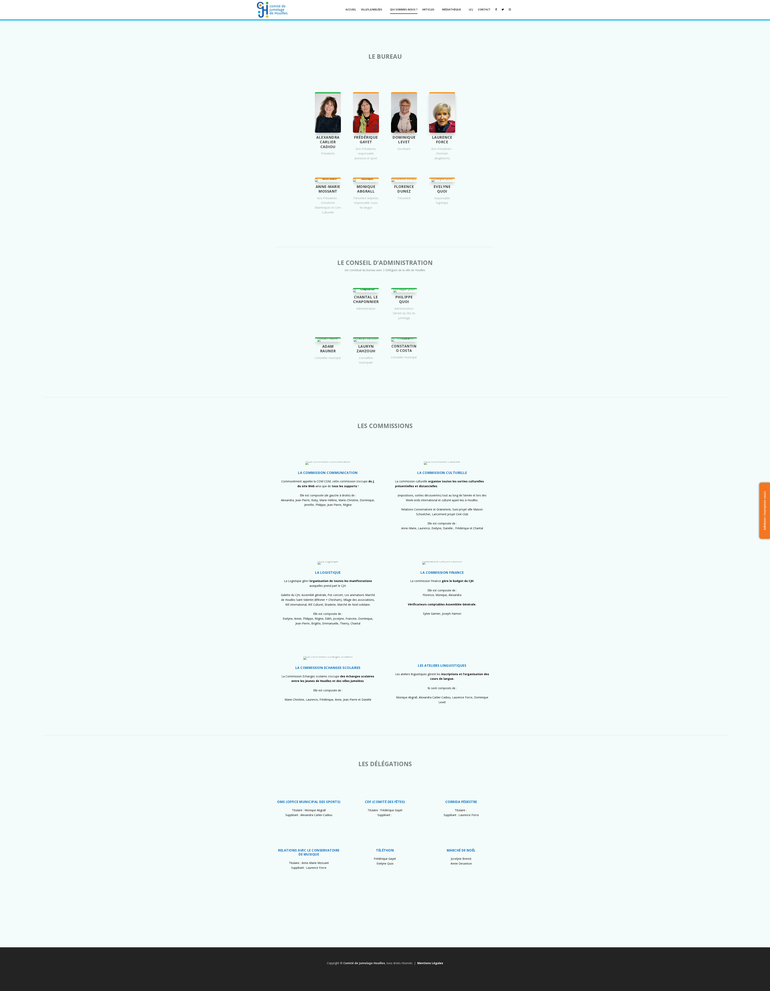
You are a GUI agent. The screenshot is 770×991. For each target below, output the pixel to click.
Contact (484, 9)
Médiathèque (451, 9)
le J (471, 9)
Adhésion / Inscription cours (764, 510)
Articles (428, 9)
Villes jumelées (371, 9)
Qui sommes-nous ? (403, 9)
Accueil (350, 9)
